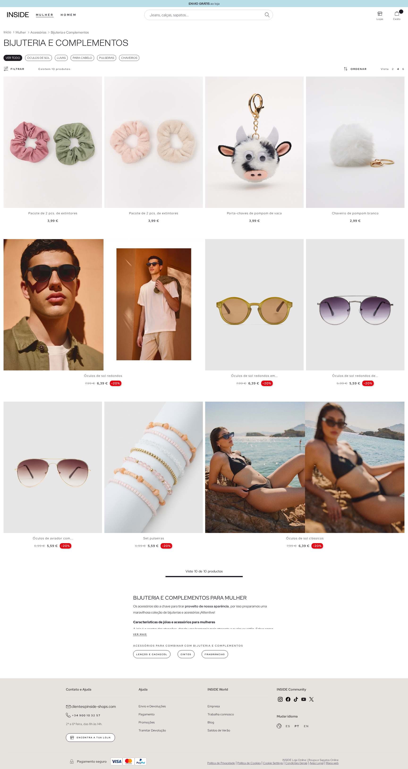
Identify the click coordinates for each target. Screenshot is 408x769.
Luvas (61, 58)
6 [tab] (222, 243)
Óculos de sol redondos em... (254, 376)
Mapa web (332, 763)
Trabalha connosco (221, 714)
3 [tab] (13, 80)
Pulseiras (106, 58)
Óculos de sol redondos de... (355, 376)
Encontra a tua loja (93, 737)
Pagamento (147, 714)
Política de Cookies (249, 763)
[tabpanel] (53, 142)
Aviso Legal (316, 763)
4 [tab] (15, 80)
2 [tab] (10, 80)
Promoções (147, 722)
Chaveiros (129, 58)
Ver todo (13, 58)
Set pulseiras (153, 538)
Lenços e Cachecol (151, 654)
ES (288, 726)
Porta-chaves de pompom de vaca (254, 213)
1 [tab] (8, 80)
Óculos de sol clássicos (305, 538)
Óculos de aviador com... (53, 538)
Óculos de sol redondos (103, 376)
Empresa (214, 706)
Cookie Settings (273, 763)
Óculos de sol (38, 58)
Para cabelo (82, 58)
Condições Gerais (296, 763)
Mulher (45, 15)
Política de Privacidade (221, 763)
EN (306, 726)
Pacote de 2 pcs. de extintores (52, 213)
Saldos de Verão (219, 730)
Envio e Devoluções (152, 706)
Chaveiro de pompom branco (355, 213)
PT (297, 726)
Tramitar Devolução (152, 730)
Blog (211, 722)
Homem (68, 15)
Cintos (186, 654)
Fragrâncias (215, 654)
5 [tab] (219, 243)
